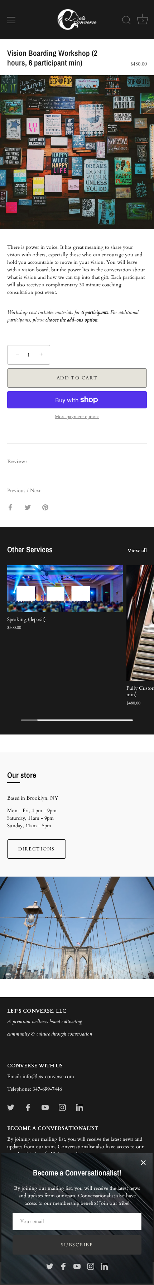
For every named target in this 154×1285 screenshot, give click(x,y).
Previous (17, 490)
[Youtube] (77, 1265)
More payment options (77, 417)
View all (137, 550)
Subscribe (77, 1245)
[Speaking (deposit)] (65, 588)
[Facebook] (63, 1265)
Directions (36, 849)
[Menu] (11, 20)
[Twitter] (49, 1265)
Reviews (17, 461)
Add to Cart (77, 378)
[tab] (21, 461)
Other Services (30, 549)
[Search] (126, 21)
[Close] (143, 1162)
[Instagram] (90, 1265)
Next (35, 490)
